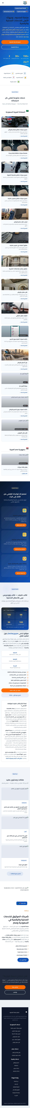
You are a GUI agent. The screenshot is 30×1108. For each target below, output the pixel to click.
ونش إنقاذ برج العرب (16, 1052)
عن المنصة (16, 1081)
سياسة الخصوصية (16, 1093)
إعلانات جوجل (16, 1068)
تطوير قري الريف (23, 865)
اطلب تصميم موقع (21, 525)
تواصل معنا (15, 987)
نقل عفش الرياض (16, 1042)
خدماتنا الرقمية (15, 47)
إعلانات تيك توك (16, 1071)
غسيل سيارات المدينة (16, 1034)
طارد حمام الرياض (16, 1037)
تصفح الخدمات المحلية (15, 42)
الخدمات (16, 1084)
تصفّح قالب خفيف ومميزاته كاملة (14, 758)
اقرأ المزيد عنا (23, 960)
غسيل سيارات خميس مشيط (16, 1028)
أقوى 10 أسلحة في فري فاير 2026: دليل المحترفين (17, 837)
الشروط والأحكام (16, 1090)
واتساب (15, 992)
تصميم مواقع (16, 1063)
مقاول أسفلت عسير (16, 1039)
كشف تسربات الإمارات (16, 1055)
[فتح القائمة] (3, 3)
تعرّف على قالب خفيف (15, 690)
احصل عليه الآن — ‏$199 (15, 695)
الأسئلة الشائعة (16, 1087)
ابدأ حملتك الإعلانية (21, 573)
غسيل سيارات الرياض (16, 1031)
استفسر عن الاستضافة (20, 549)
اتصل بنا (16, 1095)
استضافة (16, 1065)
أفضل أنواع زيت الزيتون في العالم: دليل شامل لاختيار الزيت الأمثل (15, 808)
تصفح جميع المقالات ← (15, 874)
